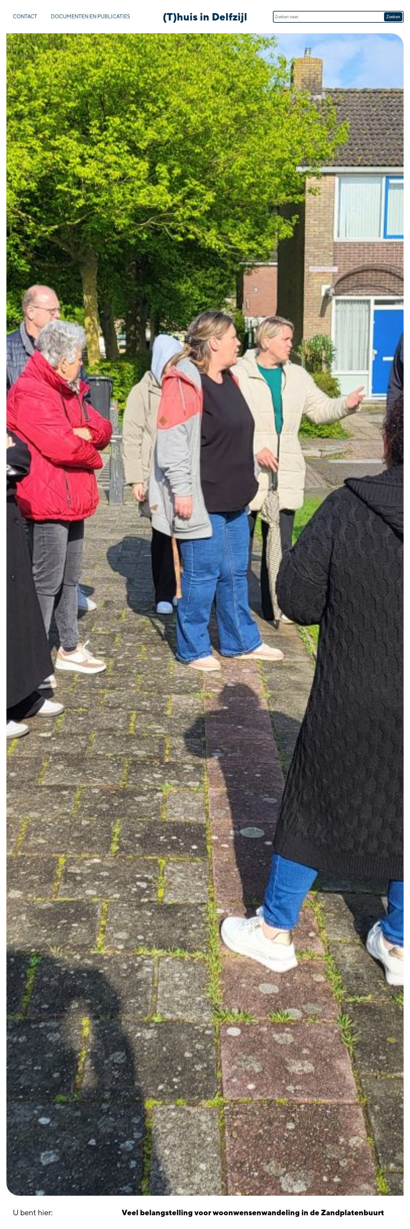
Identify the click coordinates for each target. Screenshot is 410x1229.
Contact (25, 16)
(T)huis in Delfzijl (205, 17)
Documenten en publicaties (90, 16)
